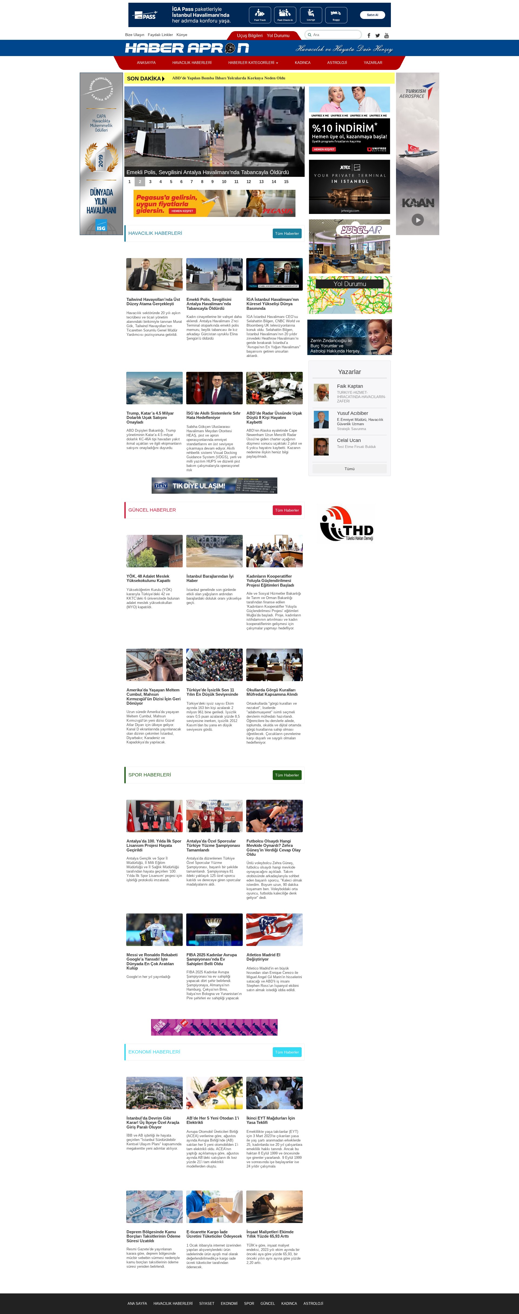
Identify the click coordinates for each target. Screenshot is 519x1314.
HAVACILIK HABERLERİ (192, 63)
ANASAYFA (146, 63)
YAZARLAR (373, 63)
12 (249, 181)
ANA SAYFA (137, 1304)
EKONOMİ (229, 1304)
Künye (182, 34)
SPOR (249, 1304)
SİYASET (206, 1304)
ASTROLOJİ (337, 63)
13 (261, 181)
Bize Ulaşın (134, 34)
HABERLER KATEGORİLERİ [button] (251, 63)
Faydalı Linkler (160, 34)
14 (274, 181)
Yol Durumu (278, 35)
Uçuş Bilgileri (250, 35)
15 (286, 181)
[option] (214, 131)
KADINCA (303, 63)
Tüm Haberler (287, 233)
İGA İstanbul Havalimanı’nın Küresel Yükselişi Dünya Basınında (202, 172)
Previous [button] (131, 132)
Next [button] (298, 132)
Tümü (350, 469)
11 (236, 181)
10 (224, 181)
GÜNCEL (268, 1304)
